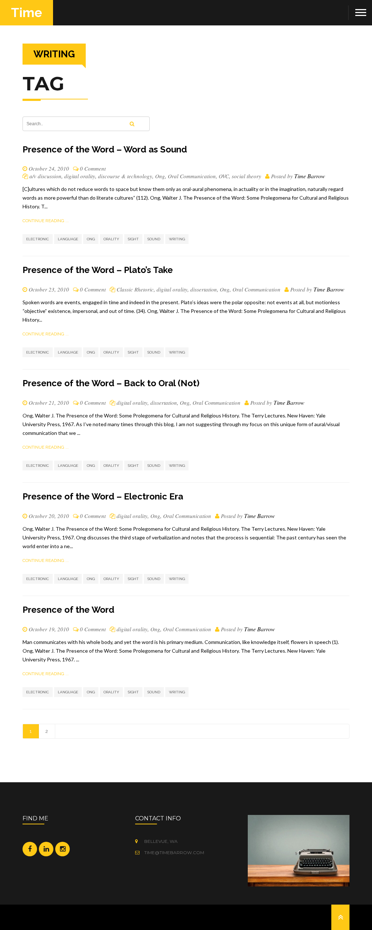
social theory (246, 176)
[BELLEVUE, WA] (138, 841)
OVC (224, 176)
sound (153, 239)
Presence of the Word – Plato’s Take (98, 270)
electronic (37, 239)
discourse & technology (125, 176)
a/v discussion (45, 176)
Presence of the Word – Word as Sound (105, 149)
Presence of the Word (68, 609)
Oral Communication (192, 176)
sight (133, 239)
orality (111, 239)
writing (177, 239)
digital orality (79, 176)
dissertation (203, 289)
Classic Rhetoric (135, 289)
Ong (160, 176)
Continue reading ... (46, 220)
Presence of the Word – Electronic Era (103, 496)
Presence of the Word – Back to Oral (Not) (111, 383)
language (68, 239)
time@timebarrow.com (173, 852)
